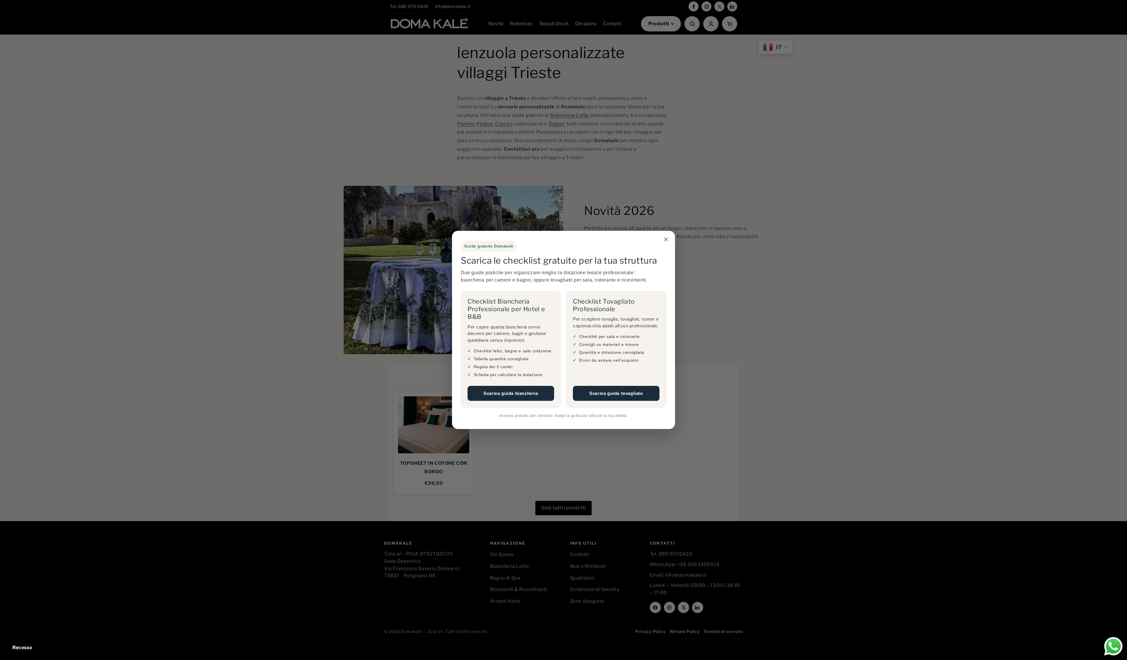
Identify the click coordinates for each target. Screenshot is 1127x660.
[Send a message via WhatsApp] (1113, 646)
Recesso (22, 647)
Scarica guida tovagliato (616, 393)
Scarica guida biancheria (510, 393)
